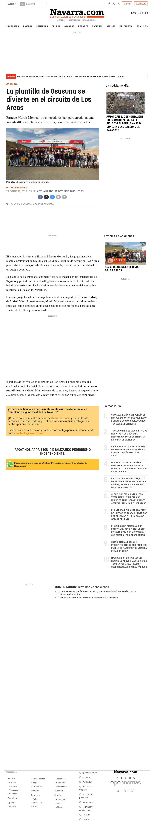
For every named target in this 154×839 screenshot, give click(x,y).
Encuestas (37, 786)
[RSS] (134, 778)
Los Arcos (26, 204)
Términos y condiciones (93, 587)
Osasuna (69, 26)
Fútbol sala (60, 782)
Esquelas (142, 26)
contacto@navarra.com (30, 433)
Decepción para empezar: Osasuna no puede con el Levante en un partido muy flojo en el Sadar (70, 76)
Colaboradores (39, 779)
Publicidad (87, 782)
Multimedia (125, 26)
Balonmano (61, 779)
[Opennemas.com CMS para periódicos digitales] (126, 786)
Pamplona (42, 26)
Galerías (59, 803)
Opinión (56, 26)
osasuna (15, 204)
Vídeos (59, 807)
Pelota (35, 806)
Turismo (86, 814)
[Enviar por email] (58, 196)
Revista (111, 26)
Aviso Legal (87, 802)
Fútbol (35, 799)
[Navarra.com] (77, 12)
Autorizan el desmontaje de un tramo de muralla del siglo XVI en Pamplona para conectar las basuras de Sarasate (124, 124)
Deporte (83, 26)
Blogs (35, 782)
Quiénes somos (89, 772)
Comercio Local (60, 418)
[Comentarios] (64, 196)
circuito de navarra (43, 204)
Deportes (35, 795)
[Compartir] (40, 196)
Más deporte (61, 786)
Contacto (86, 777)
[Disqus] (100, 642)
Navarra (28, 26)
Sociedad (13, 794)
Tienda (85, 819)
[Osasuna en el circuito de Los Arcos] (125, 253)
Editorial (12, 806)
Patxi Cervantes (16, 187)
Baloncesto (37, 803)
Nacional (97, 26)
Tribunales (13, 790)
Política (12, 782)
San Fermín (12, 26)
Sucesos (13, 786)
